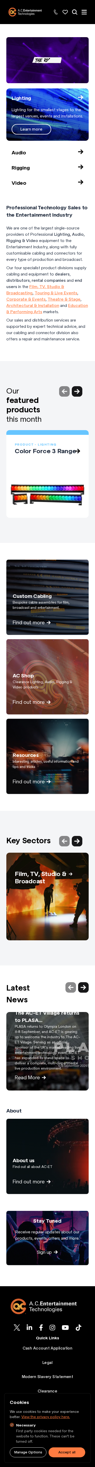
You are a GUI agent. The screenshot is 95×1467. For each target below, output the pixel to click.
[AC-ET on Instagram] (52, 1327)
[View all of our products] (74, 12)
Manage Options (28, 1452)
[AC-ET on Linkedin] (29, 1327)
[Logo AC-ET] (47, 1306)
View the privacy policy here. (45, 1417)
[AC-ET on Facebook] (41, 1327)
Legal (47, 1362)
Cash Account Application (48, 1348)
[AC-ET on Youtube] (65, 1327)
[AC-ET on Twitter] (17, 1327)
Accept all (66, 1452)
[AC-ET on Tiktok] (78, 1327)
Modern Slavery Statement (47, 1376)
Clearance (47, 1391)
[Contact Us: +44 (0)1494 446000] (55, 12)
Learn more (31, 129)
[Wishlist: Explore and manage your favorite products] (65, 12)
